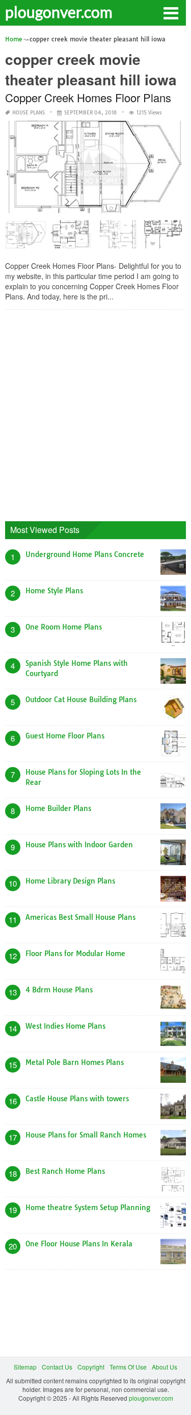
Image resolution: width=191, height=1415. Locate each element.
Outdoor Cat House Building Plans (81, 699)
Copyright (90, 1366)
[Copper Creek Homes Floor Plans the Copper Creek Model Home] (71, 238)
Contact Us (57, 1366)
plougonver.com (59, 12)
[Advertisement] (95, 413)
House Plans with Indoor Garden (79, 844)
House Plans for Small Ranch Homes (85, 1135)
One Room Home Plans (63, 627)
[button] (170, 12)
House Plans (28, 112)
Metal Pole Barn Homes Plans (74, 1062)
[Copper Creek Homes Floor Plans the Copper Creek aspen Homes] (163, 238)
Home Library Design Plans (70, 881)
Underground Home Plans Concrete (84, 554)
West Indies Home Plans (65, 1026)
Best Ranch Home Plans (65, 1171)
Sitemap (25, 1366)
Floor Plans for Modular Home (75, 953)
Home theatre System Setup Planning (87, 1207)
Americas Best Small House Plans (80, 917)
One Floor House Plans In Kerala (78, 1243)
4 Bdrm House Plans (59, 989)
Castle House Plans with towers (77, 1098)
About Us (164, 1366)
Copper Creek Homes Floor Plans (88, 97)
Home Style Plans (54, 590)
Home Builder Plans (58, 808)
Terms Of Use (128, 1366)
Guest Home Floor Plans (64, 735)
